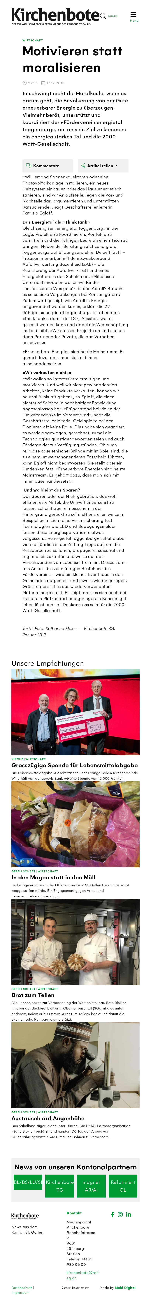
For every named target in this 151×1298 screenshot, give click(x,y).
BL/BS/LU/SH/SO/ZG (28, 1182)
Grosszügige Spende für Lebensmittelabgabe (74, 765)
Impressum (20, 1292)
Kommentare (46, 166)
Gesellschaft (23, 871)
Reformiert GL (123, 1186)
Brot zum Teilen (33, 995)
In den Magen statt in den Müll (53, 877)
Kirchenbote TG (60, 1186)
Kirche (17, 759)
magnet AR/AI (91, 1186)
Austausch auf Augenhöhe (48, 1118)
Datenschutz (22, 1288)
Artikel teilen (100, 166)
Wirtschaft (32, 40)
